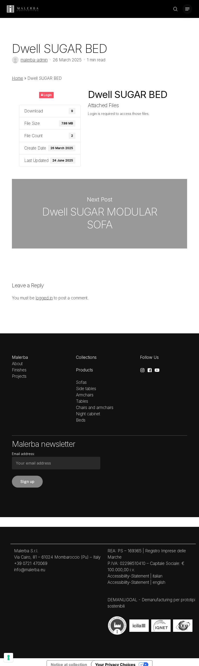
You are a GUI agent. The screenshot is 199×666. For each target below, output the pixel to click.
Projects (19, 376)
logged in (44, 298)
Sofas (81, 382)
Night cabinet (88, 413)
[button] (187, 9)
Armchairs (84, 395)
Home (17, 78)
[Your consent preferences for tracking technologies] (8, 657)
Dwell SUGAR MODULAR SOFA (99, 214)
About (17, 363)
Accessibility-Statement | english (136, 582)
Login (47, 95)
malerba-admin (34, 59)
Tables (82, 401)
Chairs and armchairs (94, 407)
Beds (80, 420)
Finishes (19, 370)
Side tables (86, 388)
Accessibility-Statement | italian (135, 576)
